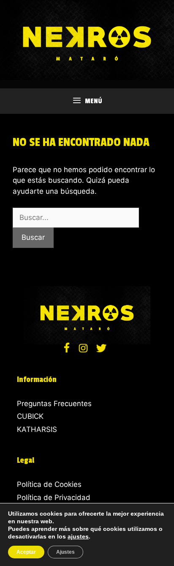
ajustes (78, 536)
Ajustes (65, 552)
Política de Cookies (49, 484)
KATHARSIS (37, 429)
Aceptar (26, 552)
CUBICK (30, 416)
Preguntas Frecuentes (54, 403)
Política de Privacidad (53, 497)
